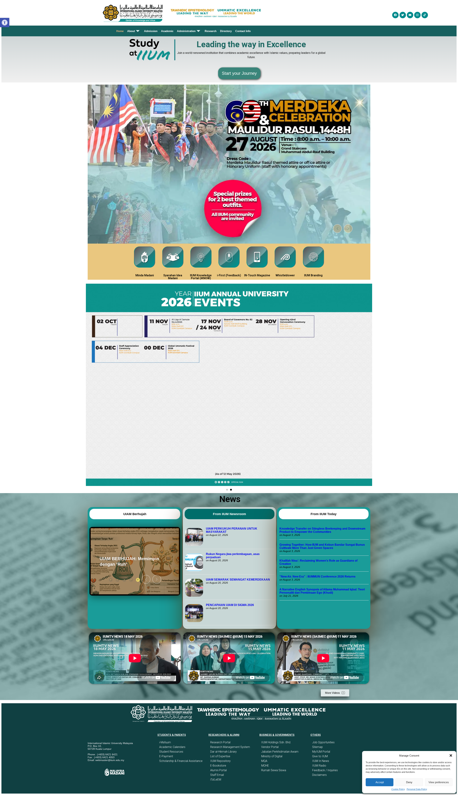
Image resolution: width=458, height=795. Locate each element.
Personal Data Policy (417, 789)
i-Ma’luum (165, 742)
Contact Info (243, 31)
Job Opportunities (323, 742)
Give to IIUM (320, 756)
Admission (150, 31)
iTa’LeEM (215, 779)
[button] (451, 755)
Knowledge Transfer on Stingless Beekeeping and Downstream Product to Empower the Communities (322, 530)
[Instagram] (417, 15)
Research (210, 31)
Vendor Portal (270, 747)
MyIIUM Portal (321, 751)
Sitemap (317, 747)
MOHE (265, 765)
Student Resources (171, 751)
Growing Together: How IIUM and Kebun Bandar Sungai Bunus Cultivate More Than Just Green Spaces (322, 546)
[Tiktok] (425, 15)
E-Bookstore (218, 765)
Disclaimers (319, 775)
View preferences (438, 782)
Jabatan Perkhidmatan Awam (279, 751)
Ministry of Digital (271, 756)
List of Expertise (220, 756)
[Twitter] (402, 15)
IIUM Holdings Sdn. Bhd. (276, 742)
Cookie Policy (398, 789)
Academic (167, 31)
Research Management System (230, 747)
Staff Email (217, 775)
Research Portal (220, 742)
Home (120, 31)
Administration (186, 31)
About (131, 31)
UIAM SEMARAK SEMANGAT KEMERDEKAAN (238, 579)
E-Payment (166, 756)
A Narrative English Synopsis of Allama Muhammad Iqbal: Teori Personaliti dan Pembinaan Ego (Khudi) (322, 591)
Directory (226, 31)
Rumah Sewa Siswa (273, 770)
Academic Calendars (172, 747)
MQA (264, 761)
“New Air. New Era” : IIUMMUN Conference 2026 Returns (317, 576)
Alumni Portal (218, 770)
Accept (380, 782)
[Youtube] (410, 15)
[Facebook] (395, 15)
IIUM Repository (220, 761)
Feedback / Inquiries (325, 770)
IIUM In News (320, 761)
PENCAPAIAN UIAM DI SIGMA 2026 (230, 604)
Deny (409, 782)
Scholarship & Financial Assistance (181, 761)
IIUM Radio (319, 765)
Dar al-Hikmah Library (223, 751)
